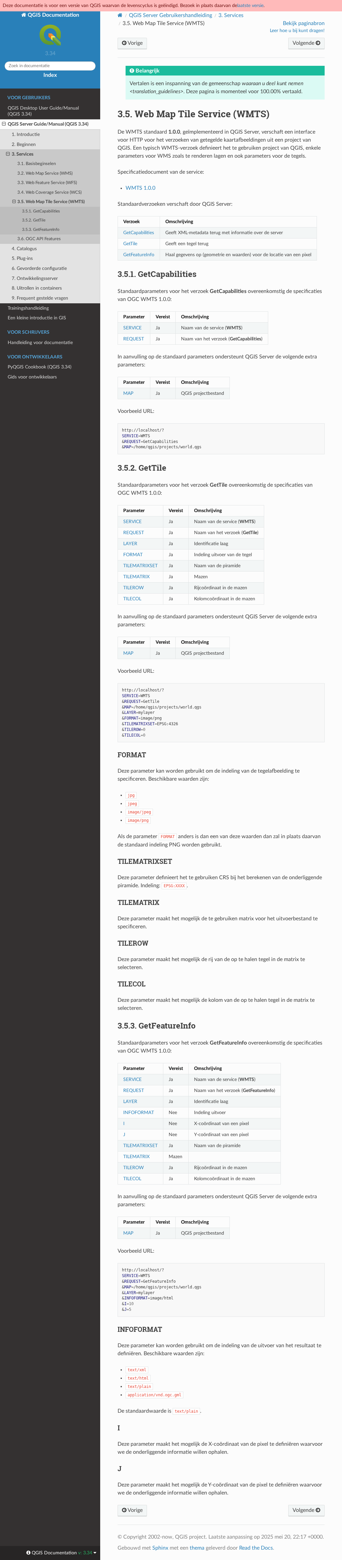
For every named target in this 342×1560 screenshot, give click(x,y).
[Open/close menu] (4, 124)
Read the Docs (256, 1548)
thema (197, 1548)
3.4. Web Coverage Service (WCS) (49, 192)
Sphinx (160, 1548)
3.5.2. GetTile (33, 220)
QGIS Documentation (52, 15)
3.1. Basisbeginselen (36, 164)
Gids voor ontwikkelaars (32, 376)
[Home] (120, 15)
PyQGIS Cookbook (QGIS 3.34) (39, 366)
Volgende (304, 43)
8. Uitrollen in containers (37, 288)
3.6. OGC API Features (39, 239)
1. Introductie (26, 134)
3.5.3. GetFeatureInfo (40, 229)
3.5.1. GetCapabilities (41, 211)
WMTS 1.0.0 (140, 188)
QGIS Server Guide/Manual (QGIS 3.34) (48, 124)
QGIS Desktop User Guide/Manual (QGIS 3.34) (43, 111)
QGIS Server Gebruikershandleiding (170, 15)
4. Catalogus (24, 248)
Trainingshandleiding (28, 308)
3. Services (22, 154)
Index (50, 75)
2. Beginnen (24, 144)
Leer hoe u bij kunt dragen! (297, 30)
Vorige (135, 43)
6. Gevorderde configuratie (39, 268)
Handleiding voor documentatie (40, 342)
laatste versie (250, 5)
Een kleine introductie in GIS (37, 317)
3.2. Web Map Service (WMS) (44, 173)
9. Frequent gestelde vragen (40, 298)
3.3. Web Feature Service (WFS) (47, 183)
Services (230, 15)
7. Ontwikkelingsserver (35, 278)
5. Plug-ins (22, 258)
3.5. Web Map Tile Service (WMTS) (51, 202)
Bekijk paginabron (304, 23)
